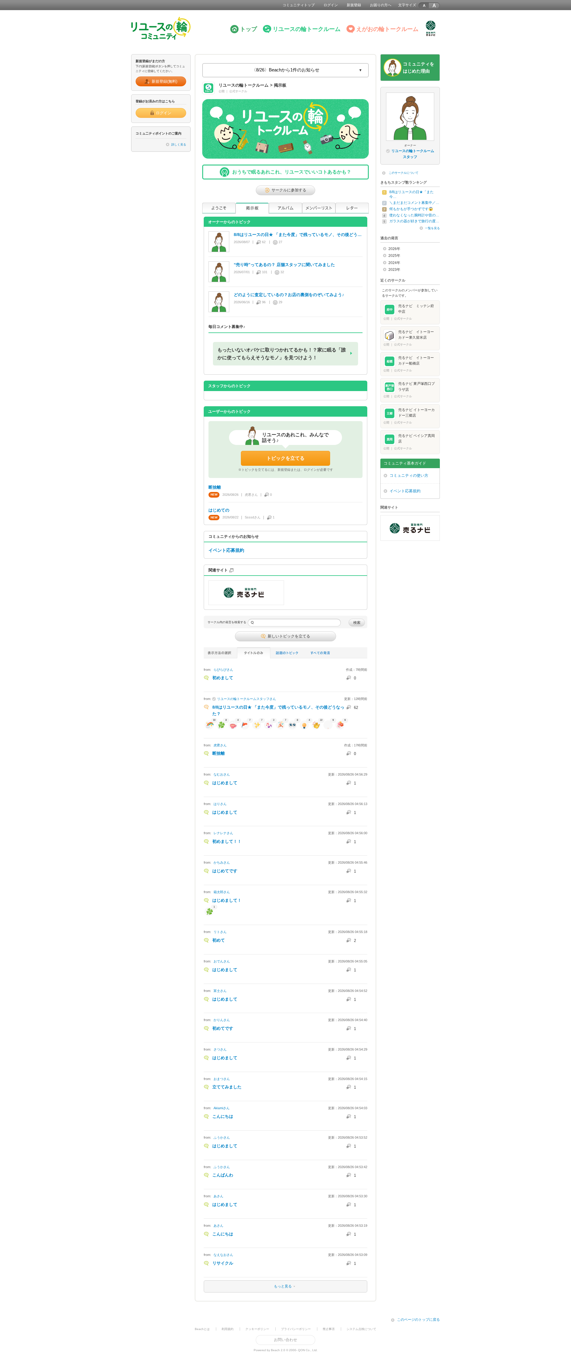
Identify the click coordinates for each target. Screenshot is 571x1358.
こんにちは (222, 1116)
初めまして (222, 677)
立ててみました (226, 1086)
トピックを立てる (285, 458)
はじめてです (224, 870)
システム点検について (361, 1329)
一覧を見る (432, 228)
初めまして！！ (226, 841)
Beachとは (202, 1329)
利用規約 (227, 1329)
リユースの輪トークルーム (307, 29)
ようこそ (219, 208)
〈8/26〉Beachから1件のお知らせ (285, 70)
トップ (248, 29)
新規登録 (354, 5)
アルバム (285, 208)
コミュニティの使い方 (409, 475)
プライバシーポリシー (296, 1329)
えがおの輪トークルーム (387, 29)
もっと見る (248, 1286)
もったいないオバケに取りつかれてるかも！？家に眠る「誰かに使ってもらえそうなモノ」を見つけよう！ (281, 353)
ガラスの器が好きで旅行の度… (414, 221)
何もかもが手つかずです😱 (411, 209)
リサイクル (222, 1263)
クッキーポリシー (257, 1329)
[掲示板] (252, 208)
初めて (218, 940)
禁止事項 (329, 1329)
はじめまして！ (226, 900)
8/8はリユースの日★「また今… (411, 194)
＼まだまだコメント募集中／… (414, 203)
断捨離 (218, 753)
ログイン (331, 5)
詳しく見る (178, 144)
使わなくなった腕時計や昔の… (414, 215)
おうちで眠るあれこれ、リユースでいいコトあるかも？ (291, 171)
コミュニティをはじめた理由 (418, 67)
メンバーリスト (318, 208)
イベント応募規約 (226, 550)
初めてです (222, 1028)
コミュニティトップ (299, 5)
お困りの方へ (380, 5)
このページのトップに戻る (418, 1320)
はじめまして (224, 782)
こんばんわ (222, 1175)
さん (223, 669)
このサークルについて (403, 172)
